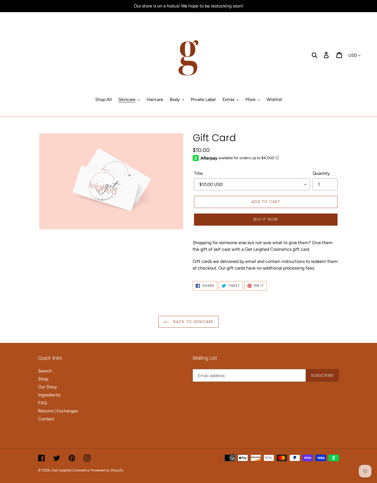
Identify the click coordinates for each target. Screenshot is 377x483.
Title (198, 173)
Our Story (47, 386)
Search (45, 370)
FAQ (42, 402)
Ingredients (49, 394)
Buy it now (266, 219)
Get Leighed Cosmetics (70, 470)
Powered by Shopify (107, 470)
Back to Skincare (192, 321)
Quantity (321, 173)
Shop (43, 378)
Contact (46, 418)
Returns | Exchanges (58, 410)
